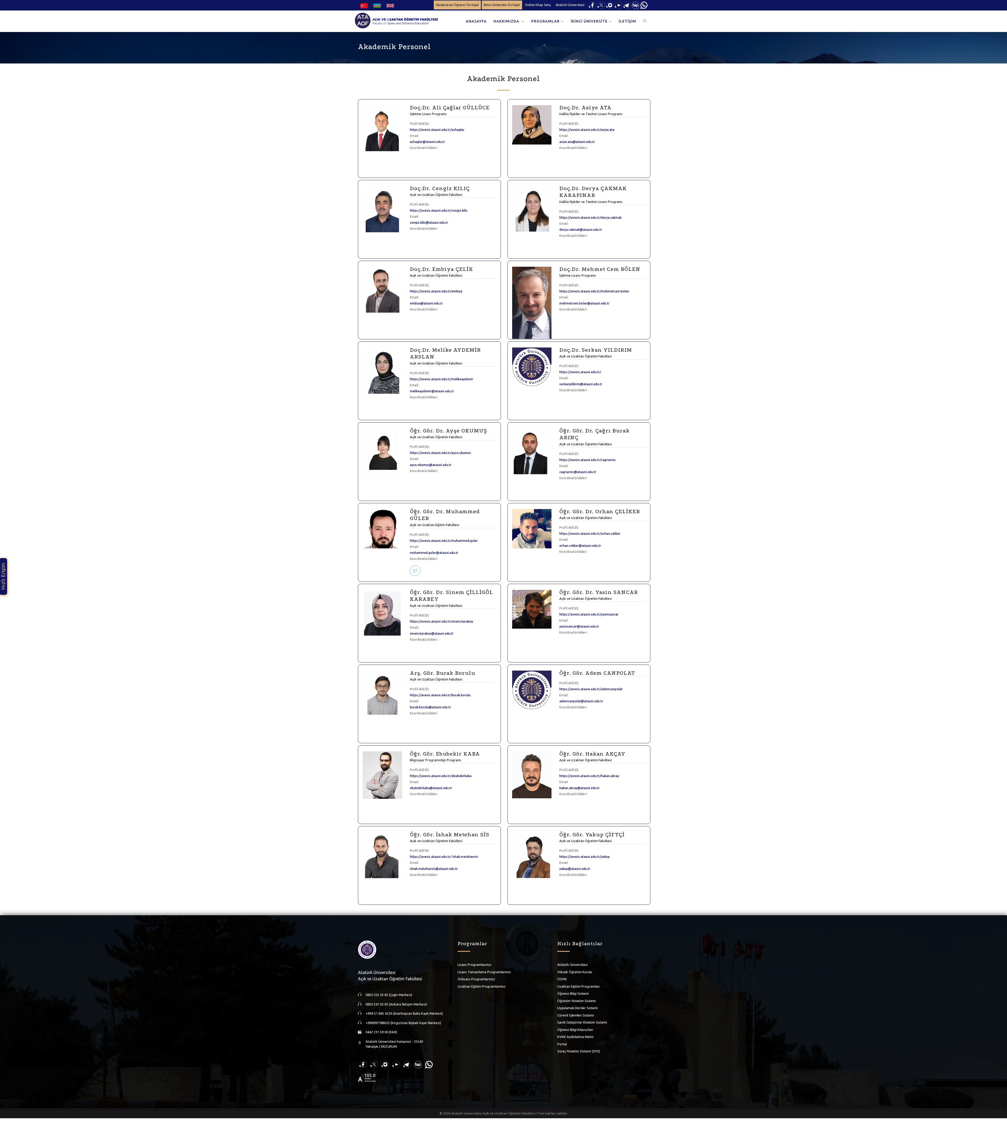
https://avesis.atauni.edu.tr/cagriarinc (587, 460)
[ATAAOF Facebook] (592, 5)
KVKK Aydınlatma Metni (575, 1037)
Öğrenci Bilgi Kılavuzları (575, 1029)
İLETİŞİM (627, 21)
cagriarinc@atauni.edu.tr (577, 472)
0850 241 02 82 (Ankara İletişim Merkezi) (396, 1004)
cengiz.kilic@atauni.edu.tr (429, 222)
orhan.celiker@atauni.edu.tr (580, 545)
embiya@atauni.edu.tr (426, 303)
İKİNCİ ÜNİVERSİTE (589, 21)
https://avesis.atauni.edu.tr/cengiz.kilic (439, 210)
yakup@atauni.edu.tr (574, 868)
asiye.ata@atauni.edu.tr (577, 141)
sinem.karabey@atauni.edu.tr (432, 633)
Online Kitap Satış (538, 5)
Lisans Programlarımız (474, 964)
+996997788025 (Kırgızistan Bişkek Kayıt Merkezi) (403, 1023)
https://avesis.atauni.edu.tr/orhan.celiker (589, 533)
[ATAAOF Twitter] (601, 5)
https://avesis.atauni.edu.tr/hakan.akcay (589, 776)
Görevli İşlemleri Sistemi (575, 1015)
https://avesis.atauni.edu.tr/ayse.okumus (440, 452)
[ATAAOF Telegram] (627, 5)
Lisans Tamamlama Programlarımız (484, 972)
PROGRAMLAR (545, 21)
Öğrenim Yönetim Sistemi (576, 1001)
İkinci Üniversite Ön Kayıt (502, 5)
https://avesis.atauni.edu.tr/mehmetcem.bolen (594, 291)
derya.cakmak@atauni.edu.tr (580, 229)
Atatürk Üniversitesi (570, 5)
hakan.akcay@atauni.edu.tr (579, 788)
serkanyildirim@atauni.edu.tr (580, 384)
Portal (562, 1044)
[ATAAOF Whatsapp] (643, 5)
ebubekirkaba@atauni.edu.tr (431, 788)
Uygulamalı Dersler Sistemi (577, 1008)
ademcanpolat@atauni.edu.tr (581, 701)
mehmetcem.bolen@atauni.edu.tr (584, 303)
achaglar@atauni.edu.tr (427, 141)
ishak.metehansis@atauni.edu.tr (434, 868)
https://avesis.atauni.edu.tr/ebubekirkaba (441, 776)
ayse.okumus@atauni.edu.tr (431, 465)
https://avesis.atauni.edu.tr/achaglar (437, 129)
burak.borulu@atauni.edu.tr (430, 707)
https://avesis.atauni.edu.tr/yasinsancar (589, 614)
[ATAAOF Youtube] (618, 5)
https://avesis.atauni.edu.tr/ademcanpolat (591, 689)
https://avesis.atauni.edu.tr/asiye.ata (586, 129)
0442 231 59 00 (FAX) (381, 1032)
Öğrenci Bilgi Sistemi (573, 993)
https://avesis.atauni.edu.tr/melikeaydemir (441, 379)
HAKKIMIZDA (507, 21)
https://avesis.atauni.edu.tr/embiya (436, 291)
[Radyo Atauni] (367, 1077)
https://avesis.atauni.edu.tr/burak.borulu (440, 695)
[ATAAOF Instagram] (610, 5)
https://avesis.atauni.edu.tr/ (580, 372)
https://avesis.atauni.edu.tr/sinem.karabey (441, 621)
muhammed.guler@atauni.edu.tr (434, 552)
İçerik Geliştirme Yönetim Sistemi (582, 1022)
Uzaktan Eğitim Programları (578, 986)
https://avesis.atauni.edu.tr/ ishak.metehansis (444, 856)
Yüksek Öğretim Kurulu (574, 972)
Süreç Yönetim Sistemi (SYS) (578, 1051)
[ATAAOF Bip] (636, 5)
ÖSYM (562, 979)
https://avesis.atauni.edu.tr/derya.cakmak (590, 217)
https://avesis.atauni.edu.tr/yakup (584, 856)
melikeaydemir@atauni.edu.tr (432, 391)
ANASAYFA (476, 21)
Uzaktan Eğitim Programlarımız (482, 986)
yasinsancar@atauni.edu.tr (579, 626)
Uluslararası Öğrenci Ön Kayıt (457, 5)
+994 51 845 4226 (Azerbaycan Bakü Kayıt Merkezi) (404, 1013)
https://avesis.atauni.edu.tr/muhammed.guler (444, 540)
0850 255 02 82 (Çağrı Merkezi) (389, 995)
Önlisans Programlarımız (476, 979)
